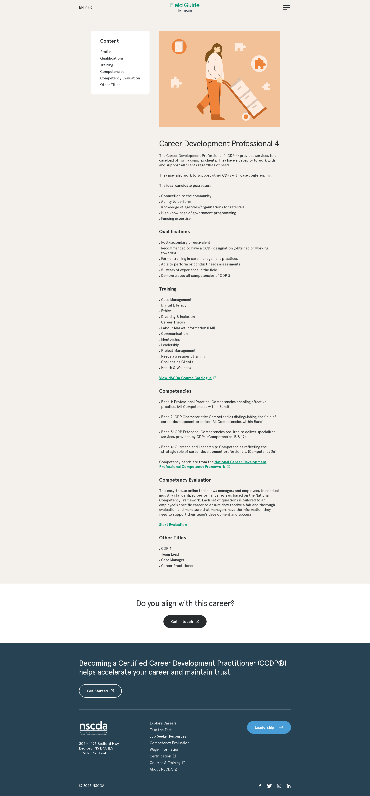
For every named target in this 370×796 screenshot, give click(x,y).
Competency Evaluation (120, 78)
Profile (105, 52)
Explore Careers (163, 723)
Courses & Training (165, 763)
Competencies (112, 71)
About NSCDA (161, 769)
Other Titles (110, 85)
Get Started (98, 691)
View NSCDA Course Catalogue (185, 378)
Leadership (264, 727)
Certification (160, 756)
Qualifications (112, 58)
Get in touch (182, 621)
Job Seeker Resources (168, 736)
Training (106, 65)
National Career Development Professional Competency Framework (213, 464)
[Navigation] (286, 7)
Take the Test (161, 730)
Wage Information (164, 749)
